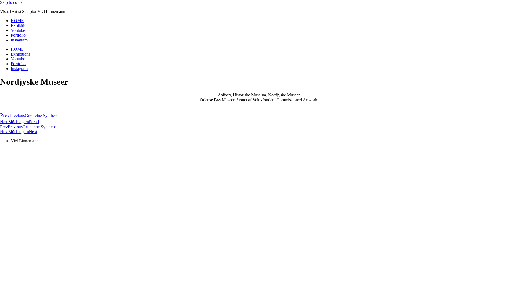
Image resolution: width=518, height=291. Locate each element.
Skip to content (13, 2)
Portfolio (18, 35)
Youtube (18, 30)
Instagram (19, 40)
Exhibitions (20, 25)
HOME (17, 20)
